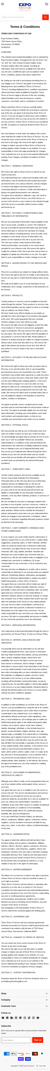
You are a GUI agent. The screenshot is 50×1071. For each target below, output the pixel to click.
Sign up (37, 1040)
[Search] (45, 17)
